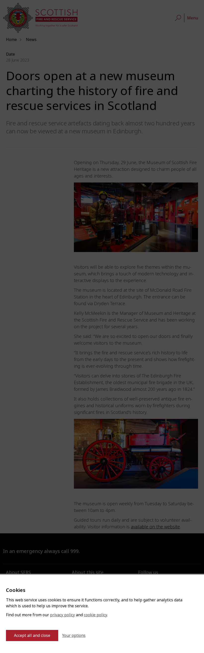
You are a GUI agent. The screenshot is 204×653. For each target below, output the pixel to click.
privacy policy (62, 615)
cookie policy (95, 615)
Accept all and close (32, 635)
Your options (74, 635)
